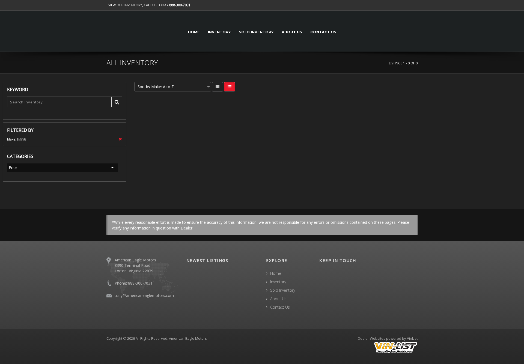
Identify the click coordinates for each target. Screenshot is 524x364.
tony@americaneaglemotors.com (144, 295)
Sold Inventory (256, 32)
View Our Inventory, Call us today (149, 5)
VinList (412, 338)
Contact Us (323, 32)
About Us (292, 32)
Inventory (219, 32)
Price (13, 167)
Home (194, 32)
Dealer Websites (371, 338)
